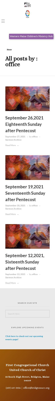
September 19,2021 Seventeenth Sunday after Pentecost (25, 193)
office (35, 136)
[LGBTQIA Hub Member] (27, 14)
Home (9, 50)
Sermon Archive (13, 139)
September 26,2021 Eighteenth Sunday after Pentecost (24, 124)
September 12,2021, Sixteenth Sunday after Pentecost (24, 262)
